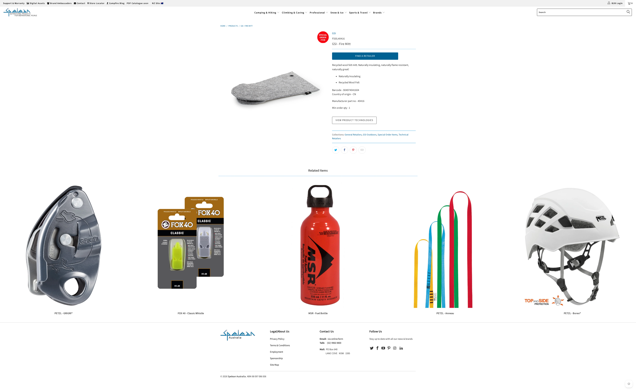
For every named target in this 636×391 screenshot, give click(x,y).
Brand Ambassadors (61, 3)
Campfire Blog (116, 3)
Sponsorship (276, 358)
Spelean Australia (237, 376)
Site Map (274, 365)
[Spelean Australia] (52, 12)
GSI (334, 33)
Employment (276, 352)
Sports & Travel (358, 12)
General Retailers (353, 134)
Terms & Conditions (280, 345)
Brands (377, 12)
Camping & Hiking (265, 12)
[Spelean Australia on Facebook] (377, 348)
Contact (80, 3)
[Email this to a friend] (362, 150)
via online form (335, 339)
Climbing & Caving (293, 12)
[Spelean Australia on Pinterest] (389, 348)
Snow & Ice (337, 12)
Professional (317, 12)
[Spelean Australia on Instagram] (394, 348)
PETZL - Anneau (445, 246)
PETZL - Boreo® (572, 246)
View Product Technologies (354, 120)
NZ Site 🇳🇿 (157, 3)
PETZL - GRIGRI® (63, 246)
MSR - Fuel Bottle (318, 246)
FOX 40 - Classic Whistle (191, 246)
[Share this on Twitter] (335, 150)
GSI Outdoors (369, 134)
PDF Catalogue (137, 3)
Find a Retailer (365, 56)
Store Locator (97, 3)
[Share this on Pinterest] (353, 150)
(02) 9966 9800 (334, 343)
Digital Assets (37, 3)
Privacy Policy (277, 339)
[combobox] (584, 12)
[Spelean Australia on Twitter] (371, 348)
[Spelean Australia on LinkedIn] (401, 348)
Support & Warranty (13, 3)
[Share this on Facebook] (344, 150)
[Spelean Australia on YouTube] (383, 348)
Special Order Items (388, 134)
